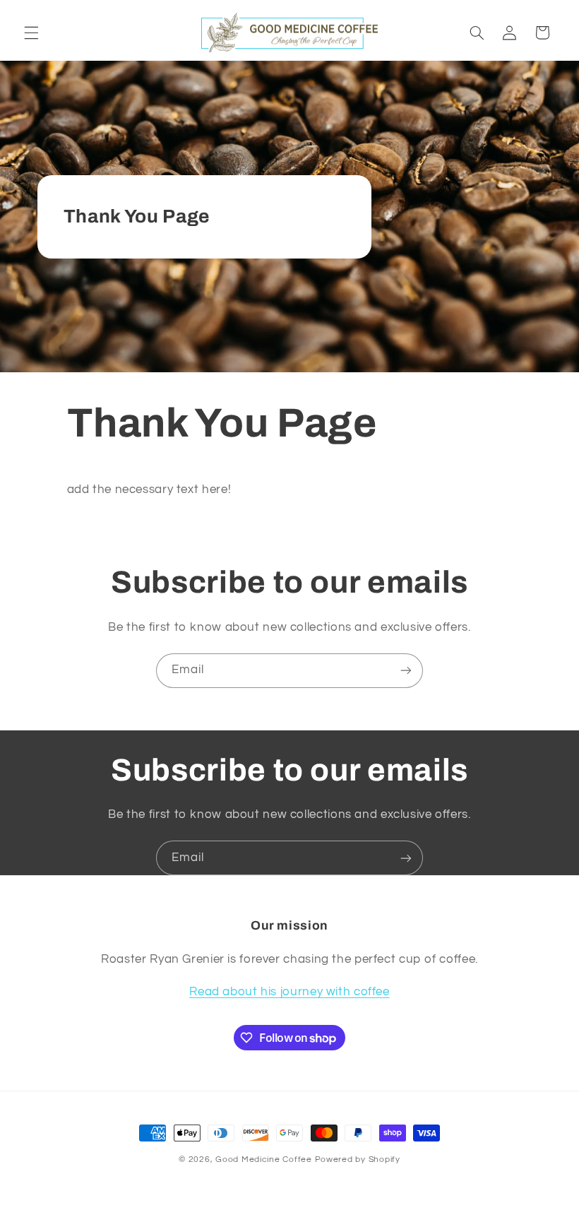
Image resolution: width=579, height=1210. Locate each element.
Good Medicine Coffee (263, 1159)
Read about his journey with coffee (289, 991)
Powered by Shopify (357, 1159)
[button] (31, 32)
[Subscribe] (406, 670)
